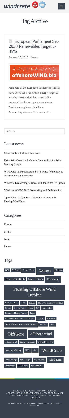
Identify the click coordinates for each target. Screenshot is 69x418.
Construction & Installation (24, 393)
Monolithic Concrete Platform (21, 324)
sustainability (14, 350)
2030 (7, 270)
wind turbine (36, 366)
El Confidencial (19, 279)
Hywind (8, 308)
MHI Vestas (51, 318)
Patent (22, 342)
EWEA (40, 279)
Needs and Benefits (24, 391)
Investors (54, 395)
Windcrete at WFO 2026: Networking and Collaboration (32, 190)
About (42, 395)
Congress (59, 270)
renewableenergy (45, 342)
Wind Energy (11, 360)
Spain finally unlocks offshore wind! (22, 153)
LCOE (40, 318)
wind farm (55, 359)
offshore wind (41, 334)
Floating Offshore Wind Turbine (34, 292)
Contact (35, 398)
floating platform (11, 303)
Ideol (31, 308)
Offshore (15, 333)
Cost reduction (19, 395)
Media (7, 231)
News (34, 57)
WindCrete (52, 350)
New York (43, 324)
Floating (52, 279)
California (15, 270)
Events (7, 224)
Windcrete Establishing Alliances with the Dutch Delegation (34, 183)
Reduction (31, 342)
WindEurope (39, 360)
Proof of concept (53, 393)
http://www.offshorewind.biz (50, 303)
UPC (27, 350)
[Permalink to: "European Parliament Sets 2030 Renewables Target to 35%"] (34, 72)
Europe (31, 279)
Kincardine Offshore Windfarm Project (19, 318)
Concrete (45, 270)
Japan (32, 313)
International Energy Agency (16, 313)
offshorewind (11, 342)
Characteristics (46, 391)
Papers (7, 246)
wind (35, 350)
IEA (37, 308)
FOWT (23, 303)
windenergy (25, 360)
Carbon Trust (28, 270)
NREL (52, 324)
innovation (47, 308)
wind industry (23, 366)
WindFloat (10, 366)
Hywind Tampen (20, 308)
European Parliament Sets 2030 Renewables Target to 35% (34, 46)
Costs (7, 279)
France (32, 303)
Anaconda (34, 405)
